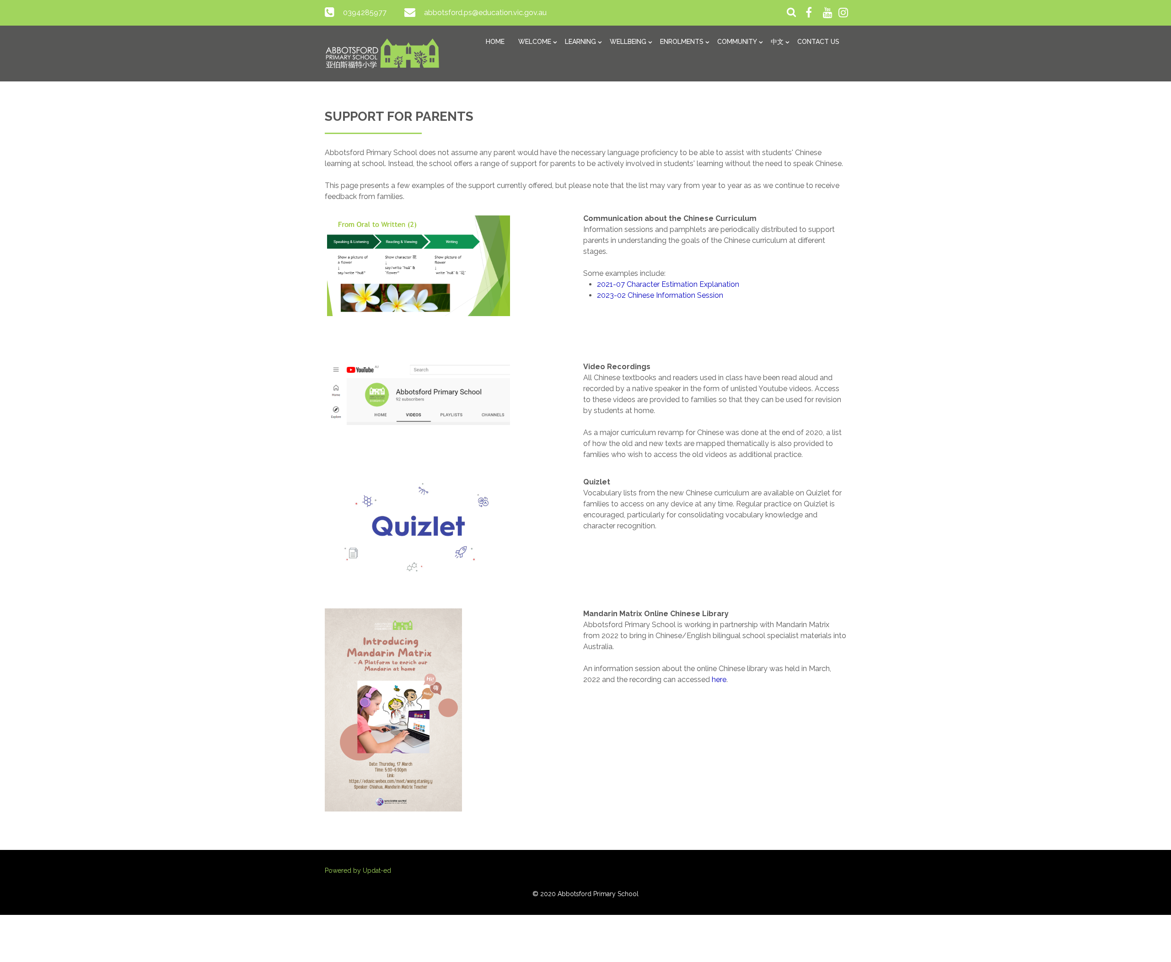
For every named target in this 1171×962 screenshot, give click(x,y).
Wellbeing (628, 41)
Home (495, 41)
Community (737, 41)
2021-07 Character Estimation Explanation (668, 284)
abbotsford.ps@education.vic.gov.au (485, 12)
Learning (580, 41)
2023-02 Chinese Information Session (660, 295)
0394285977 (365, 12)
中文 (777, 41)
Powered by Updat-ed (358, 870)
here (719, 679)
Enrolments (682, 41)
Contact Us (818, 41)
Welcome (534, 41)
